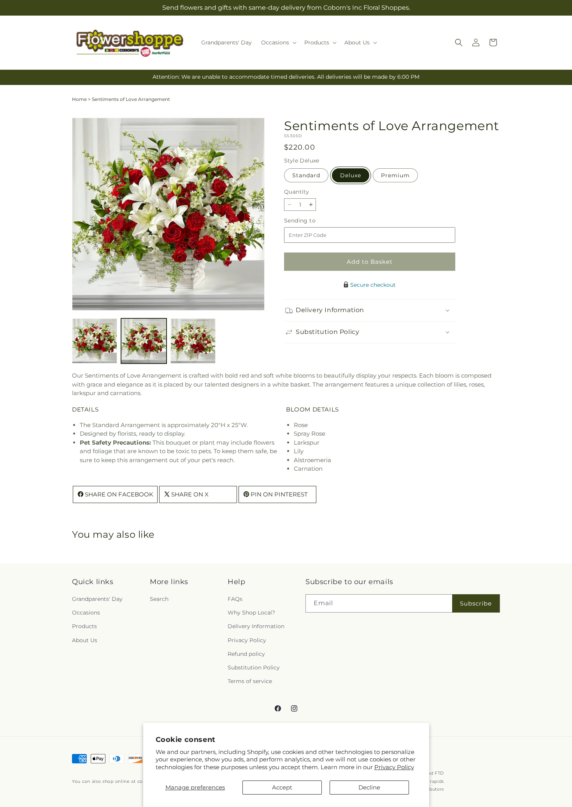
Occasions (86, 612)
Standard (306, 175)
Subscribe (476, 603)
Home (79, 99)
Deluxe (350, 175)
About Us (84, 640)
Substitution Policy (254, 667)
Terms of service (250, 681)
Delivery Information (256, 626)
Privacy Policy (394, 767)
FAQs (235, 599)
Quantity (296, 191)
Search (159, 599)
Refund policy (246, 653)
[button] (278, 42)
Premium (395, 175)
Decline (369, 787)
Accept (282, 787)
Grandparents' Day (97, 599)
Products (84, 626)
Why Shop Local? (251, 612)
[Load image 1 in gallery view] (94, 341)
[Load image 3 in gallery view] (193, 341)
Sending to (311, 221)
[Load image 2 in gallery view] (143, 341)
